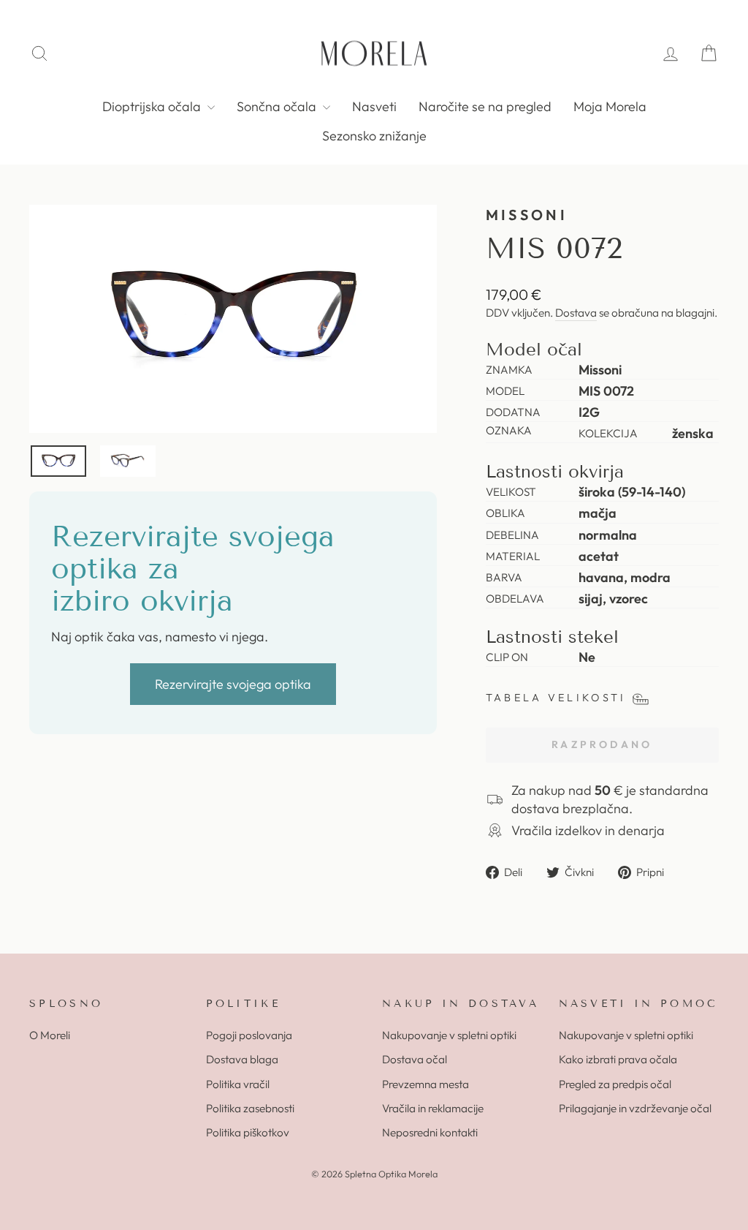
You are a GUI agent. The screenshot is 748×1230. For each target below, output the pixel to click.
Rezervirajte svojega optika (233, 684)
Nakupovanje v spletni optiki (449, 1035)
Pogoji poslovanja (249, 1035)
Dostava (576, 313)
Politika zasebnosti (250, 1108)
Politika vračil (238, 1084)
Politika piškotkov (247, 1132)
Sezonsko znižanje (374, 135)
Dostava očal (414, 1059)
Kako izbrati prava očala (618, 1059)
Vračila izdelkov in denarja (588, 830)
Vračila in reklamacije (433, 1108)
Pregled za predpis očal (615, 1084)
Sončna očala (278, 106)
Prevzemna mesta (425, 1084)
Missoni (527, 214)
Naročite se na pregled (485, 106)
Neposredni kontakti (430, 1132)
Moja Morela (609, 106)
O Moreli (49, 1035)
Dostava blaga (242, 1059)
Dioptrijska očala (153, 106)
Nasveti (374, 106)
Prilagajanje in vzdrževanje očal (635, 1108)
